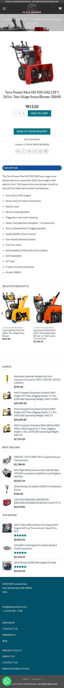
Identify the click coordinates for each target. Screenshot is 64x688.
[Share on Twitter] (29, 151)
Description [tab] (11, 168)
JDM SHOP (8, 622)
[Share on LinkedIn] (46, 151)
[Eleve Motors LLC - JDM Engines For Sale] (32, 8)
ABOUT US (8, 656)
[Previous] (2, 319)
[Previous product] (35, 24)
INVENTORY (21, 19)
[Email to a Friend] (34, 151)
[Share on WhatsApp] (18, 151)
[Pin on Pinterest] (40, 151)
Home (7, 19)
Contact (36, 679)
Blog (4, 640)
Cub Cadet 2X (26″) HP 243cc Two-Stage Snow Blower (13, 333)
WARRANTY (9, 634)
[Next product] (29, 24)
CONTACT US (10, 628)
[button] (4, 8)
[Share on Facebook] (23, 151)
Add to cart (39, 113)
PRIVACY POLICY (12, 650)
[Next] (61, 319)
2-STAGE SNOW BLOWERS (46, 19)
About (26, 679)
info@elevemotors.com (14, 606)
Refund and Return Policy (16, 668)
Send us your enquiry (32, 131)
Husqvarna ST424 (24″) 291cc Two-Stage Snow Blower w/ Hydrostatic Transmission (45, 334)
